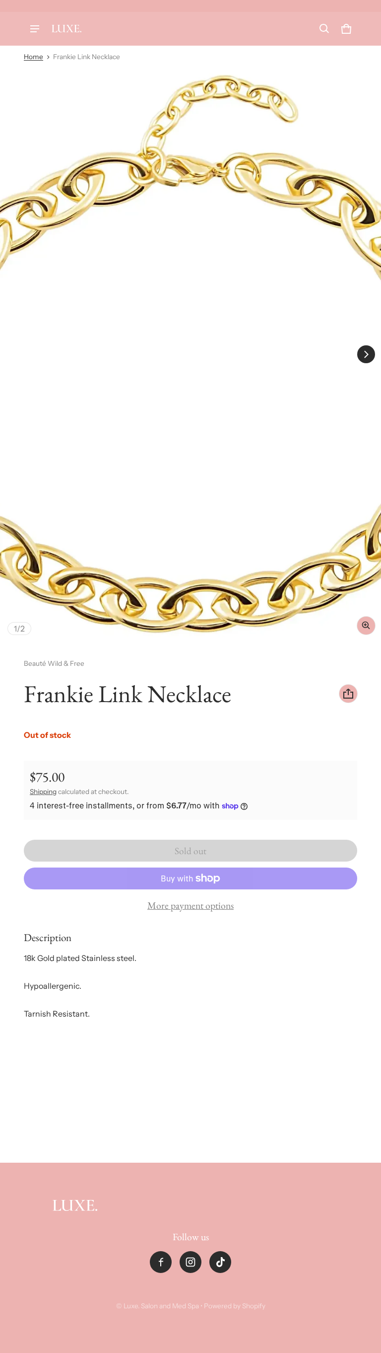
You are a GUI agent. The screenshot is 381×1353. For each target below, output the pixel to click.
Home (33, 57)
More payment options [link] (190, 905)
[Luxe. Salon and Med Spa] (66, 28)
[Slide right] (366, 354)
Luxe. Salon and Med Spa (161, 1306)
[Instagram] (190, 1262)
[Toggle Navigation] (35, 29)
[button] (324, 29)
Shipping (43, 792)
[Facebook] (161, 1262)
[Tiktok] (220, 1262)
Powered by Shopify (234, 1306)
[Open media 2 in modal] (190, 354)
